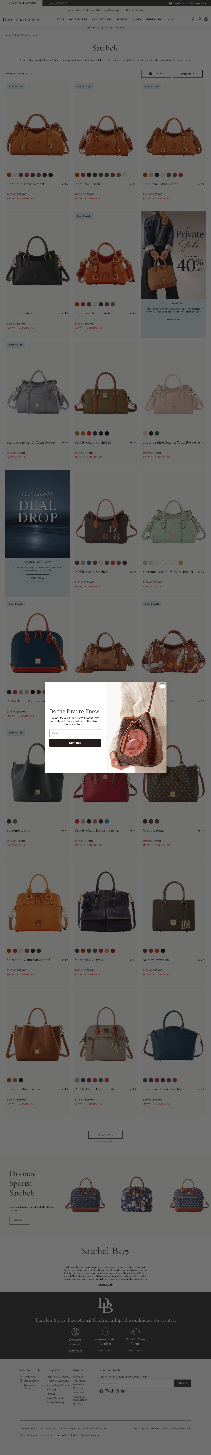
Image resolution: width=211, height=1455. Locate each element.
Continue (75, 742)
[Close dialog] (162, 686)
